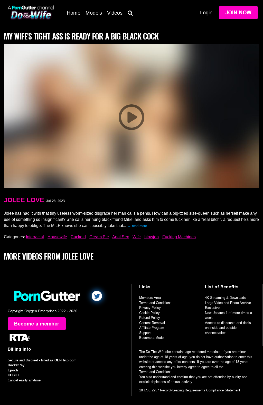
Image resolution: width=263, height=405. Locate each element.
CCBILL (14, 375)
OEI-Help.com (65, 360)
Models (94, 13)
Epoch (13, 370)
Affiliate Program (151, 328)
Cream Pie (99, 237)
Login (206, 12)
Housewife (57, 237)
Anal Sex (120, 237)
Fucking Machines (179, 237)
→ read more (137, 226)
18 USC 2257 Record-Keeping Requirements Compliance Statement (189, 390)
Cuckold (78, 237)
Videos (115, 13)
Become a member (36, 324)
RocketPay (16, 365)
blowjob (151, 237)
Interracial (35, 237)
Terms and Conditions (155, 303)
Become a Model (151, 338)
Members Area (150, 298)
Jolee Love (24, 199)
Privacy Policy (150, 308)
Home (73, 13)
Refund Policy (149, 318)
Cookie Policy (149, 313)
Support (145, 333)
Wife (137, 237)
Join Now (238, 12)
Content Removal (152, 323)
